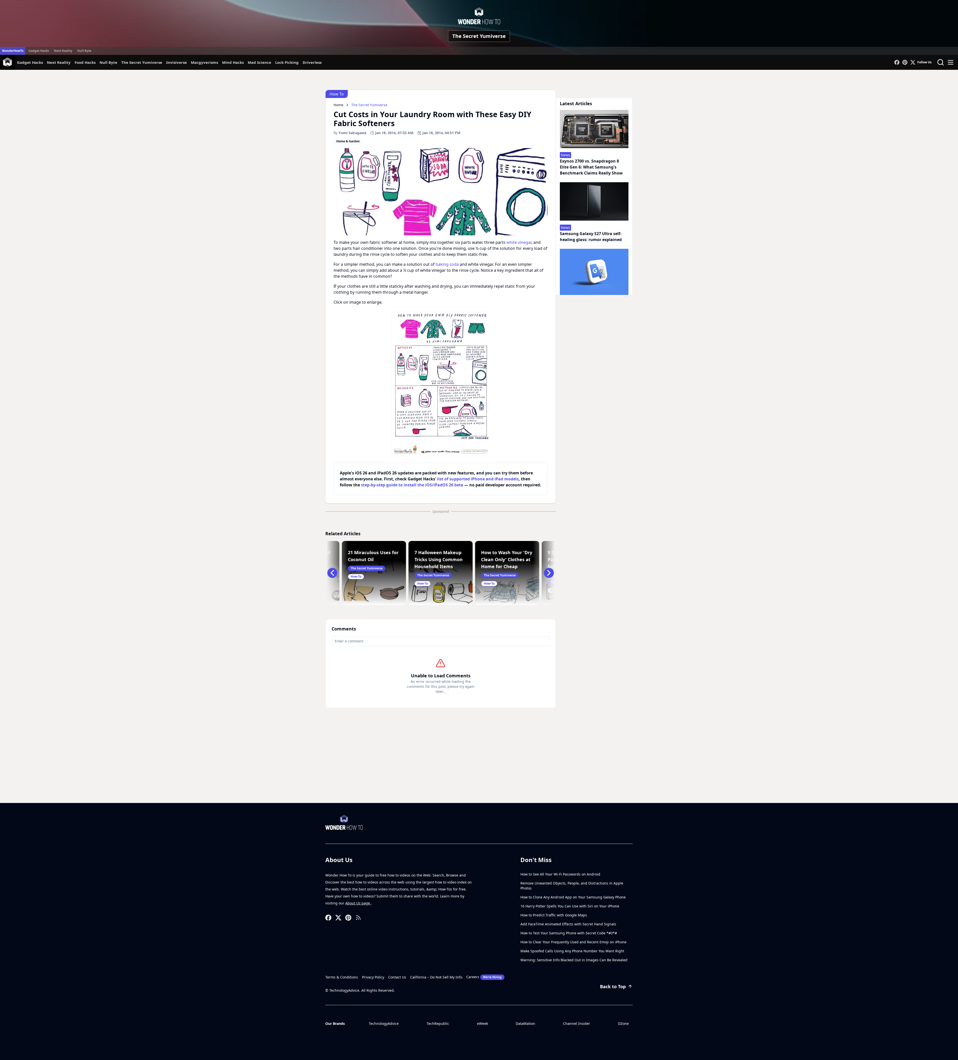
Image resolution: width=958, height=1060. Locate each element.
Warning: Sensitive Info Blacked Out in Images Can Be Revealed (573, 960)
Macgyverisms (204, 62)
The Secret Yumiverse (479, 36)
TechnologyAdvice (384, 1023)
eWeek (482, 1023)
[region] (441, 384)
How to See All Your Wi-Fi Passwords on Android (560, 874)
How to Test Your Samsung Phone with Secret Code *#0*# (568, 933)
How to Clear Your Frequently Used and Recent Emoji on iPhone (573, 942)
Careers (484, 976)
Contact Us (397, 977)
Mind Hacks (233, 62)
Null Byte (84, 51)
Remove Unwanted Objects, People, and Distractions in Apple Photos (571, 885)
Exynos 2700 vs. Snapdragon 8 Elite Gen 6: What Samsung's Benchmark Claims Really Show (591, 167)
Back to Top (613, 986)
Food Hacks (85, 62)
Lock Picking (287, 62)
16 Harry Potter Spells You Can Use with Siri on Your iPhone (569, 906)
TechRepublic (438, 1023)
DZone (623, 1023)
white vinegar (518, 242)
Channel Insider (576, 1023)
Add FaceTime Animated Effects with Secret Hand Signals (568, 924)
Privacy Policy (373, 977)
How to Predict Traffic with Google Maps (553, 915)
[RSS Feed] (358, 918)
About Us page (358, 903)
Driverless (312, 62)
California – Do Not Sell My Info (436, 977)
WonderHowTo (12, 51)
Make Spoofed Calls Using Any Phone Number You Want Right (572, 951)
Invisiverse (176, 62)
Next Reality (63, 51)
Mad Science (259, 62)
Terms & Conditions (341, 977)
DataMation (525, 1023)
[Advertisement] (479, 765)
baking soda (447, 264)
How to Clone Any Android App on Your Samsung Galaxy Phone (573, 897)
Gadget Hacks (38, 51)
